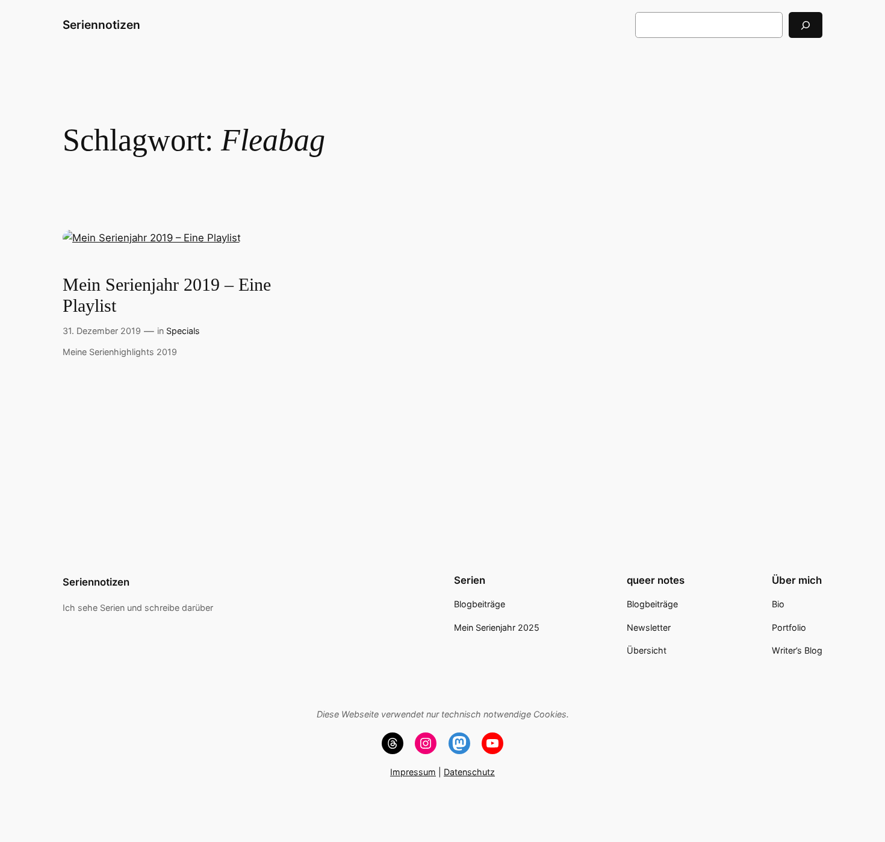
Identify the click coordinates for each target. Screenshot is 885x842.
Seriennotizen (101, 24)
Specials (183, 331)
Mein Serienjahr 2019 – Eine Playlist (167, 295)
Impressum (413, 772)
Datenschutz (469, 772)
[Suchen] (805, 25)
